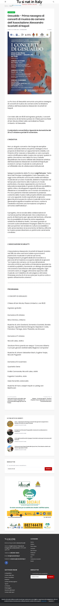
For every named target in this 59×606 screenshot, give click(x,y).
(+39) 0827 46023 (14, 553)
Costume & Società (36, 559)
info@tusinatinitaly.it (14, 556)
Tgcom (6, 583)
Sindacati (33, 552)
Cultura (32, 555)
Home (6, 6)
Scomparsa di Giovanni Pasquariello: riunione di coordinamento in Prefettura (30, 430)
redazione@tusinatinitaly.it (17, 559)
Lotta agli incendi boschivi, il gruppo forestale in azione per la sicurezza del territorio (32, 439)
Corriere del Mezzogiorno (11, 581)
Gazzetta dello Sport (10, 590)
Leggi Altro (44, 601)
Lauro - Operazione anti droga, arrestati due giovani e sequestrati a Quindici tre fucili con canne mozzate (31, 422)
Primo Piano (33, 546)
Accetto (51, 601)
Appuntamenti (11, 12)
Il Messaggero (8, 588)
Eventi (32, 561)
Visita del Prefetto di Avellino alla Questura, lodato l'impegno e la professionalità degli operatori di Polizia (17, 401)
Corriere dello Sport (9, 592)
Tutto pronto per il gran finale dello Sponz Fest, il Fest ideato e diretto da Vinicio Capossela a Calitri (32, 447)
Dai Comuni (33, 550)
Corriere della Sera (9, 575)
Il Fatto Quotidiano (9, 577)
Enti (31, 557)
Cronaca (33, 548)
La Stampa (7, 586)
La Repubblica (8, 573)
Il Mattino (7, 579)
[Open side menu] (5, 1)
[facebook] (6, 562)
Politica (32, 544)
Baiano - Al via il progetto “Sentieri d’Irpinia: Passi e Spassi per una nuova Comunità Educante (41, 400)
